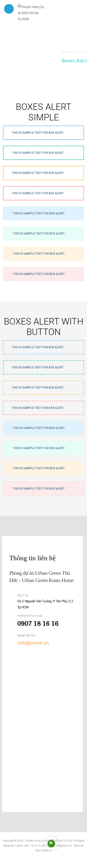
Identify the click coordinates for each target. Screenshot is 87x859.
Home (66, 52)
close (76, 347)
